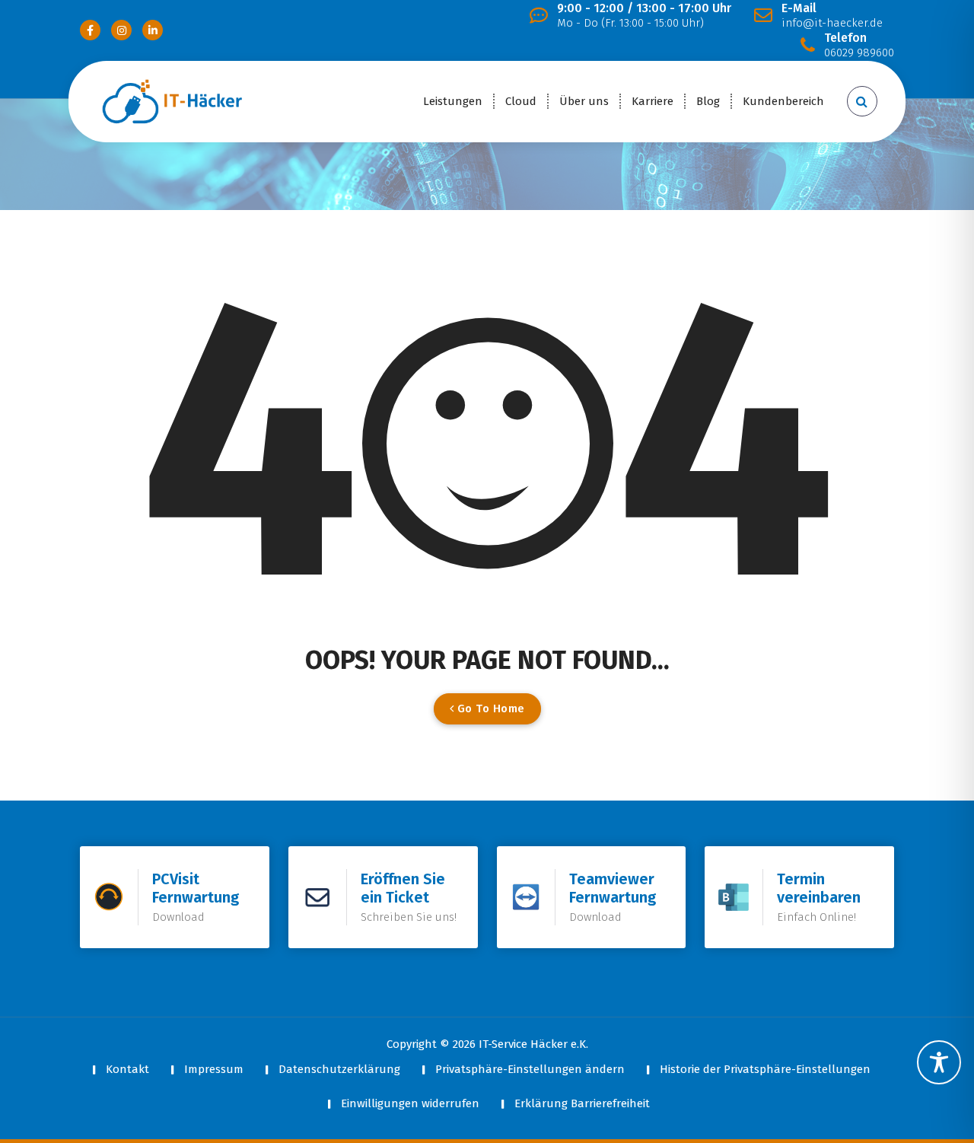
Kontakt (127, 1069)
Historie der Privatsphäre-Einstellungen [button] (765, 1069)
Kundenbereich (783, 101)
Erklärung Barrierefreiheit (582, 1103)
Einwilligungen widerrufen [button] (410, 1103)
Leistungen (452, 101)
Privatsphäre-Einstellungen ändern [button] (530, 1069)
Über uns (584, 101)
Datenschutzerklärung (339, 1069)
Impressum (214, 1069)
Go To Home (489, 708)
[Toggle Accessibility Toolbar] (939, 1062)
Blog (708, 101)
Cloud (520, 101)
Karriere (652, 101)
